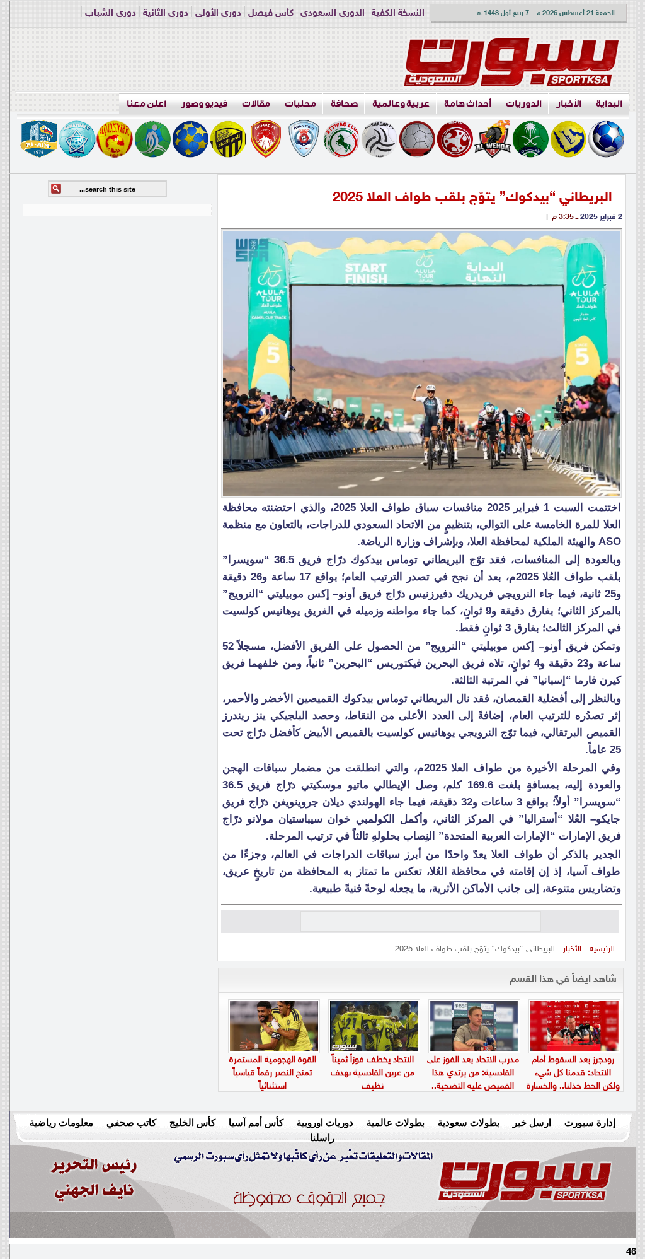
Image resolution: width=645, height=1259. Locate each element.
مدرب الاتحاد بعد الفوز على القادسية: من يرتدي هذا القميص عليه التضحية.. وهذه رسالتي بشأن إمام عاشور (473, 1086)
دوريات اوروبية (325, 1122)
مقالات (256, 104)
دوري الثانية (165, 13)
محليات (300, 104)
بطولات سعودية (468, 1122)
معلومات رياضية (61, 1122)
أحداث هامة (467, 104)
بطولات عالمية (396, 1122)
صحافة (344, 104)
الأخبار (568, 104)
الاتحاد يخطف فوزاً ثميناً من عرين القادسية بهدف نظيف (372, 1073)
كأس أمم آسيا (256, 1122)
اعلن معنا (146, 104)
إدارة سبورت (589, 1122)
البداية (609, 104)
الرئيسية (602, 949)
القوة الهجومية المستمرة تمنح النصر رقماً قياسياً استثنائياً (272, 1073)
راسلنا (322, 1137)
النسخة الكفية (398, 13)
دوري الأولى (218, 13)
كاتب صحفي (131, 1122)
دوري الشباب (110, 13)
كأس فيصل (271, 13)
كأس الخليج (192, 1122)
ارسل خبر (532, 1122)
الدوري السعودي (332, 13)
